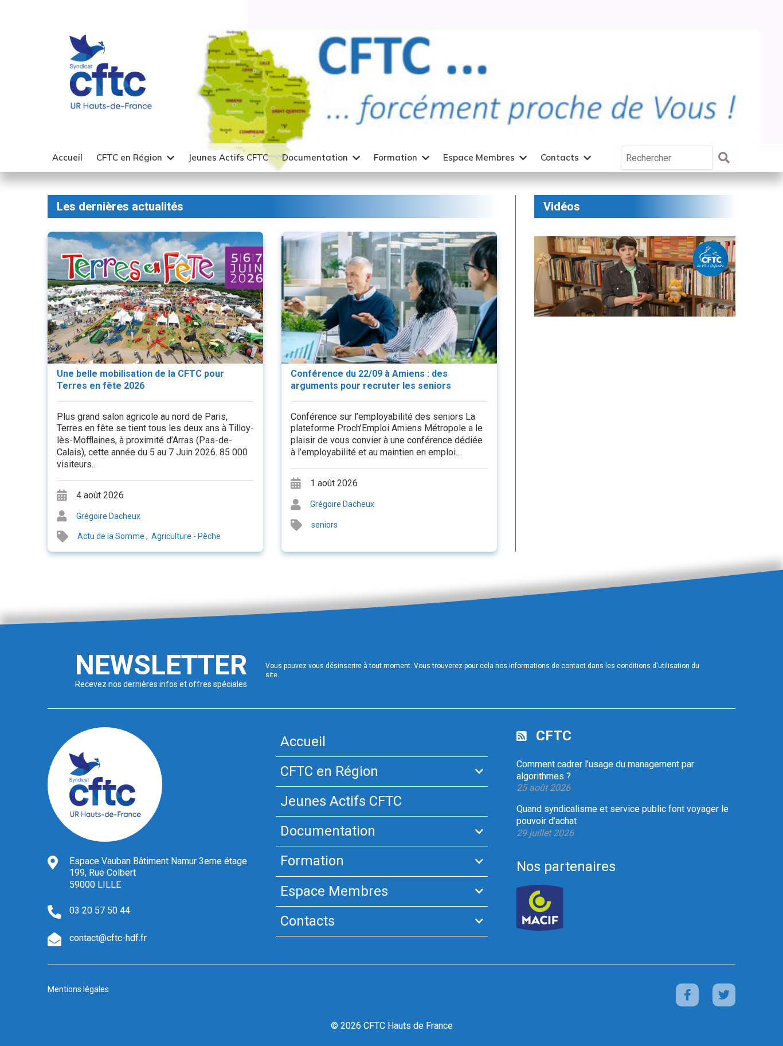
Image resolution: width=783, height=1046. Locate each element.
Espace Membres (479, 157)
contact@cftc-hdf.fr (108, 937)
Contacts (560, 157)
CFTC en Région (129, 157)
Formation (395, 157)
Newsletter (161, 665)
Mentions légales (78, 989)
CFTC (553, 736)
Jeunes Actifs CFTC (228, 157)
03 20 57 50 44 (99, 910)
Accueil (67, 157)
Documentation (315, 157)
